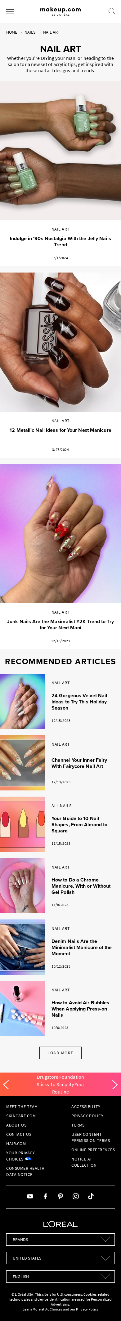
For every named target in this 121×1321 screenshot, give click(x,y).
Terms (78, 1125)
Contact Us (18, 1134)
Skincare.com (21, 1116)
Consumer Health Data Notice (25, 1171)
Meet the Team (22, 1106)
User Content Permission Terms (90, 1137)
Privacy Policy (87, 1116)
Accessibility (86, 1106)
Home (11, 32)
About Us (16, 1125)
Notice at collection (83, 1162)
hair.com (16, 1143)
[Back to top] (107, 1307)
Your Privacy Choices (20, 1156)
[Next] (115, 1085)
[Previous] (6, 1085)
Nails (30, 32)
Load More (60, 1053)
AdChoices (53, 1309)
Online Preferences (93, 1149)
